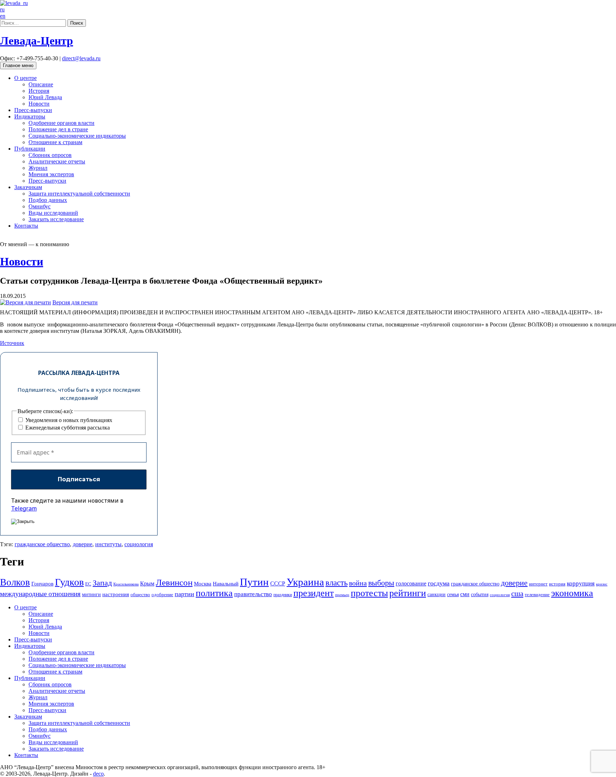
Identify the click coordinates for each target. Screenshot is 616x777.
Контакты (26, 226)
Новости (39, 104)
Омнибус (40, 206)
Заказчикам (28, 187)
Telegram (24, 508)
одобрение (162, 594)
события (479, 594)
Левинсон (174, 582)
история (557, 583)
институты (108, 544)
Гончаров (42, 583)
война (358, 583)
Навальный (225, 583)
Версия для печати (75, 302)
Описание (41, 84)
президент (313, 593)
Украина (305, 582)
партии (184, 594)
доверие (82, 544)
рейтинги (407, 593)
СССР (277, 583)
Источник (12, 343)
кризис (601, 584)
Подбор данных (48, 200)
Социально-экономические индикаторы (77, 136)
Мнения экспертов (51, 174)
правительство (253, 594)
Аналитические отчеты (57, 161)
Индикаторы (29, 116)
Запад (102, 582)
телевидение (537, 594)
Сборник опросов (50, 155)
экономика (572, 593)
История (39, 91)
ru (2, 9)
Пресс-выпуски (33, 110)
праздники (282, 594)
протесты (369, 593)
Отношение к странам (55, 142)
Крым (147, 583)
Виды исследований (53, 213)
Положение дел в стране (58, 129)
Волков (15, 582)
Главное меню (18, 65)
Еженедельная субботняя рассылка (67, 428)
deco (98, 774)
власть (336, 582)
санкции (436, 594)
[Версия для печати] (25, 302)
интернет (538, 584)
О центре (25, 78)
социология (138, 544)
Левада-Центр (36, 40)
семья (453, 594)
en (2, 16)
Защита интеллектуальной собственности (79, 194)
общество (140, 594)
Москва (202, 583)
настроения (115, 594)
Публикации (29, 149)
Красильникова (126, 584)
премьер (342, 595)
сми (464, 594)
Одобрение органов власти (61, 123)
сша (517, 594)
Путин (254, 582)
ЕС (88, 584)
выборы (381, 582)
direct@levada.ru (81, 58)
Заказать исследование (56, 219)
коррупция (581, 583)
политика (214, 593)
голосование (411, 583)
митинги (91, 594)
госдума (439, 583)
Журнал (38, 168)
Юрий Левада (45, 97)
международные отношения (40, 594)
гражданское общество (42, 544)
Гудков (69, 582)
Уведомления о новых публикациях (68, 420)
